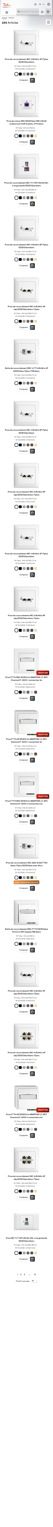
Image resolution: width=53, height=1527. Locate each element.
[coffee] (32, 74)
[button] (34, 1281)
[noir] (21, 74)
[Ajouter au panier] (32, 80)
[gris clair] (24, 74)
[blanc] (17, 74)
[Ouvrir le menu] (7, 12)
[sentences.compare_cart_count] (42, 11)
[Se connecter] (48, 4)
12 (35, 1275)
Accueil (4, 18)
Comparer (23, 80)
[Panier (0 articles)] (48, 12)
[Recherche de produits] (18, 11)
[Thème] (35, 4)
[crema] (36, 74)
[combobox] (34, 11)
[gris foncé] (28, 74)
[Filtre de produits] (48, 22)
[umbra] (36, 692)
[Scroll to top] (45, 1520)
